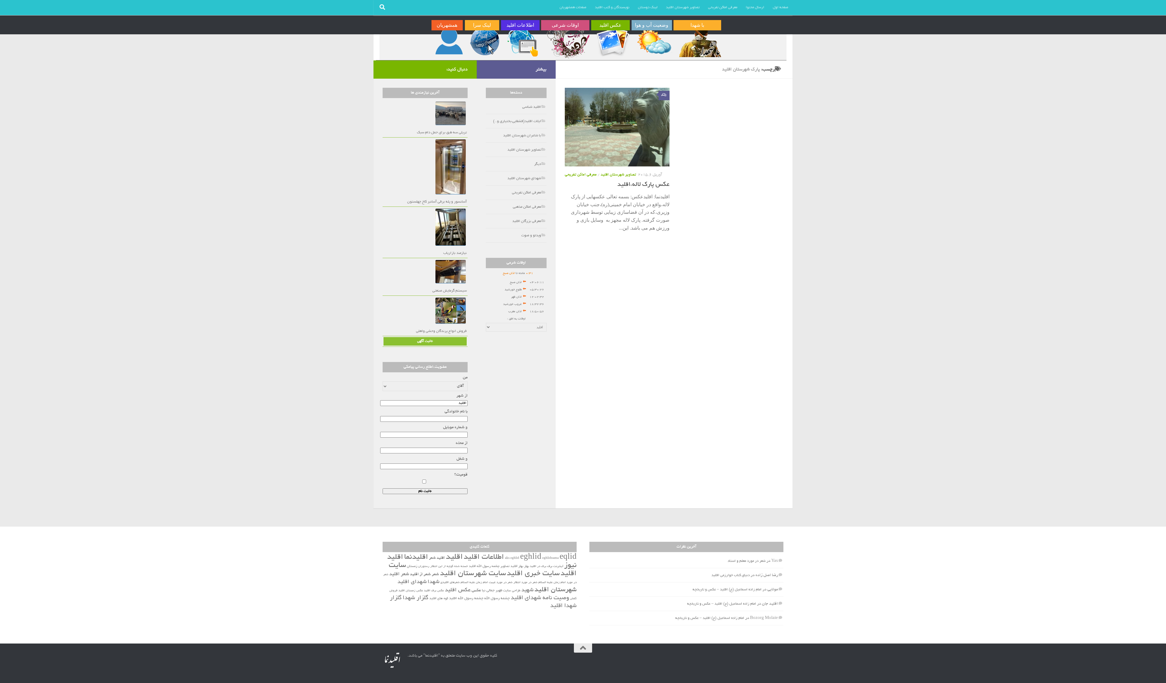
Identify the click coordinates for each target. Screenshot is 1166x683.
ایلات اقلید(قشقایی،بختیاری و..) (517, 121)
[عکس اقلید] (612, 41)
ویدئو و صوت (531, 235)
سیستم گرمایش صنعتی (449, 291)
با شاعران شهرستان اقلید (522, 136)
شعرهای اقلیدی (450, 582)
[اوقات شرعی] (567, 41)
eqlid (568, 557)
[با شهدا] (699, 41)
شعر (435, 574)
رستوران (423, 566)
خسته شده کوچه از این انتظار (449, 566)
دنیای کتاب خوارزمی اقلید (730, 575)
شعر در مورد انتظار (525, 582)
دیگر (537, 164)
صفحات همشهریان (573, 7)
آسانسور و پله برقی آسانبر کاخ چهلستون (437, 202)
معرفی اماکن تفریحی (722, 7)
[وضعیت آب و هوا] (654, 41)
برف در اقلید (538, 566)
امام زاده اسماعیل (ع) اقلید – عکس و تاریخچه (727, 590)
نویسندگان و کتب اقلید (612, 7)
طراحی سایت (511, 591)
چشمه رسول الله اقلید (466, 598)
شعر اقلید (399, 574)
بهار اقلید (516, 566)
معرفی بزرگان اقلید (526, 221)
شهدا (433, 582)
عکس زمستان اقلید (410, 591)
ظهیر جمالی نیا (492, 591)
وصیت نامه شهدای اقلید (540, 598)
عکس (476, 590)
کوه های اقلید (438, 598)
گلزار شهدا (415, 598)
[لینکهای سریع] (484, 41)
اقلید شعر (437, 558)
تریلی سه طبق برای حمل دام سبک (442, 133)
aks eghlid (512, 558)
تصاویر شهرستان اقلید (683, 7)
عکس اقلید (458, 590)
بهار (526, 566)
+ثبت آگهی (425, 341)
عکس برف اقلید (434, 591)
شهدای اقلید (412, 582)
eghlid (530, 557)
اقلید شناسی (531, 107)
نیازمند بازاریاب (455, 253)
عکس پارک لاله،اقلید (643, 184)
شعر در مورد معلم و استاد (746, 561)
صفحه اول (780, 7)
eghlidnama (550, 558)
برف (549, 566)
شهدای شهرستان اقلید (524, 178)
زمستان (412, 566)
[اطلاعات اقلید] (522, 41)
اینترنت (558, 566)
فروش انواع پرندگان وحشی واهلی (441, 331)
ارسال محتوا (755, 7)
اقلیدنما (416, 557)
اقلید (454, 557)
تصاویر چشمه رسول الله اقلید (489, 566)
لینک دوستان (647, 7)
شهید (527, 590)
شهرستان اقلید (555, 590)
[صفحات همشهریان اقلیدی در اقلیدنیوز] (449, 41)
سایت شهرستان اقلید (473, 574)
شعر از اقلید (420, 574)
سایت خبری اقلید (533, 574)
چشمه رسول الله (497, 598)
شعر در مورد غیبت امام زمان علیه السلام (487, 582)
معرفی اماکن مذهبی (527, 207)
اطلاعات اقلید (484, 557)
